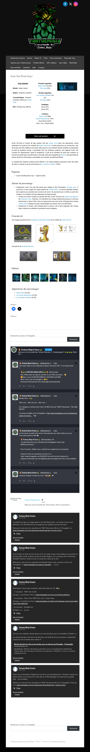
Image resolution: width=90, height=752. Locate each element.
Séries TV (38, 58)
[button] (23, 234)
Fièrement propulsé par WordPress (22, 741)
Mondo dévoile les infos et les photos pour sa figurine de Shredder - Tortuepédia (43, 644)
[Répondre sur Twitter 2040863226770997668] (20, 421)
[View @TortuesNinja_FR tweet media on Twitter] (52, 475)
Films (45, 58)
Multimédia (73, 63)
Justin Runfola (66, 220)
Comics (29, 58)
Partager (17, 540)
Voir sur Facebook (18, 537)
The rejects (43, 100)
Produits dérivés (38, 63)
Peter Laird (42, 116)
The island (43, 88)
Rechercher (73, 339)
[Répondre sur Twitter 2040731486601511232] (20, 481)
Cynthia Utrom (53, 189)
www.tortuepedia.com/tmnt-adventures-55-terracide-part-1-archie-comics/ (41, 685)
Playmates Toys (69, 58)
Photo (18, 533)
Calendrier (26, 67)
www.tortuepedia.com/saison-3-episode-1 (38, 564)
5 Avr (55, 363)
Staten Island (20, 293)
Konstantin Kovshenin (58, 741)
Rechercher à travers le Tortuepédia (23, 336)
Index (34, 67)
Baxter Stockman (44, 145)
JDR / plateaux (52, 63)
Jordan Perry (53, 143)
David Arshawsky (42, 119)
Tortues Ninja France (27, 516)
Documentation (16, 67)
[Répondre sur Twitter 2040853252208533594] (20, 463)
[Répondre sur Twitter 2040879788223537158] (20, 386)
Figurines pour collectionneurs (21, 63)
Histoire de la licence (18, 58)
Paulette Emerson (28, 246)
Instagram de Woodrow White (40, 220)
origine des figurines (71, 196)
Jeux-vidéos (63, 63)
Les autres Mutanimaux (24, 295)
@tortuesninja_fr (45, 363)
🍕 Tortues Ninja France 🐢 (29, 363)
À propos (41, 67)
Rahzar (63, 155)
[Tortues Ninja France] (16, 499)
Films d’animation (56, 58)
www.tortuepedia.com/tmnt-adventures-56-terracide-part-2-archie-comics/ (37, 530)
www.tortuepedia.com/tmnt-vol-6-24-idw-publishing (53, 595)
